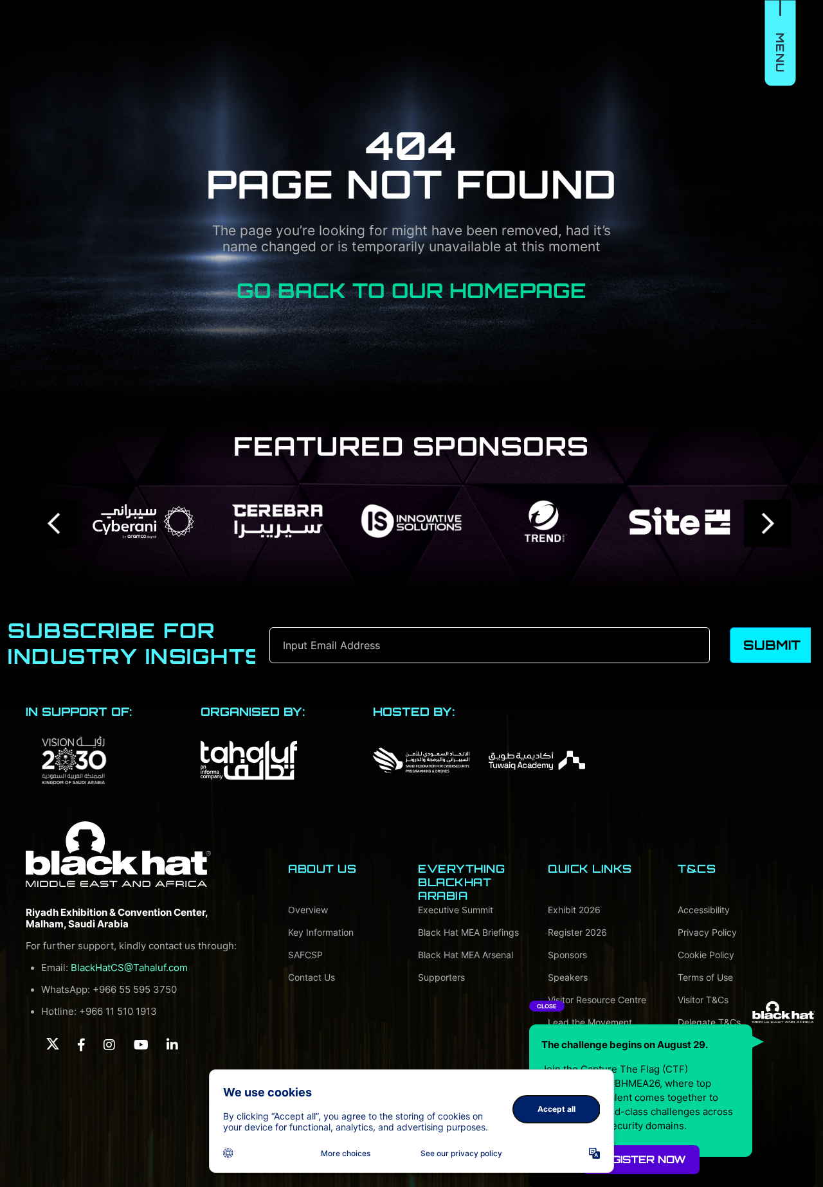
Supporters (441, 977)
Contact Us (311, 977)
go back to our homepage (411, 290)
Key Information (321, 932)
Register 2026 (577, 932)
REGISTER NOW (641, 1159)
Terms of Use (705, 977)
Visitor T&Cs (703, 999)
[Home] (118, 854)
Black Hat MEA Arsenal (465, 954)
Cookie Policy (706, 954)
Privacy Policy (707, 932)
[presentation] (55, 523)
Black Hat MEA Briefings (468, 932)
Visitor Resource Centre (597, 999)
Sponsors (567, 954)
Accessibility (704, 909)
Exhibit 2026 (574, 909)
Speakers (568, 977)
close (547, 1006)
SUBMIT (771, 645)
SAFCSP (305, 954)
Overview (308, 909)
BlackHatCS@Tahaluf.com (129, 968)
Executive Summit (455, 909)
